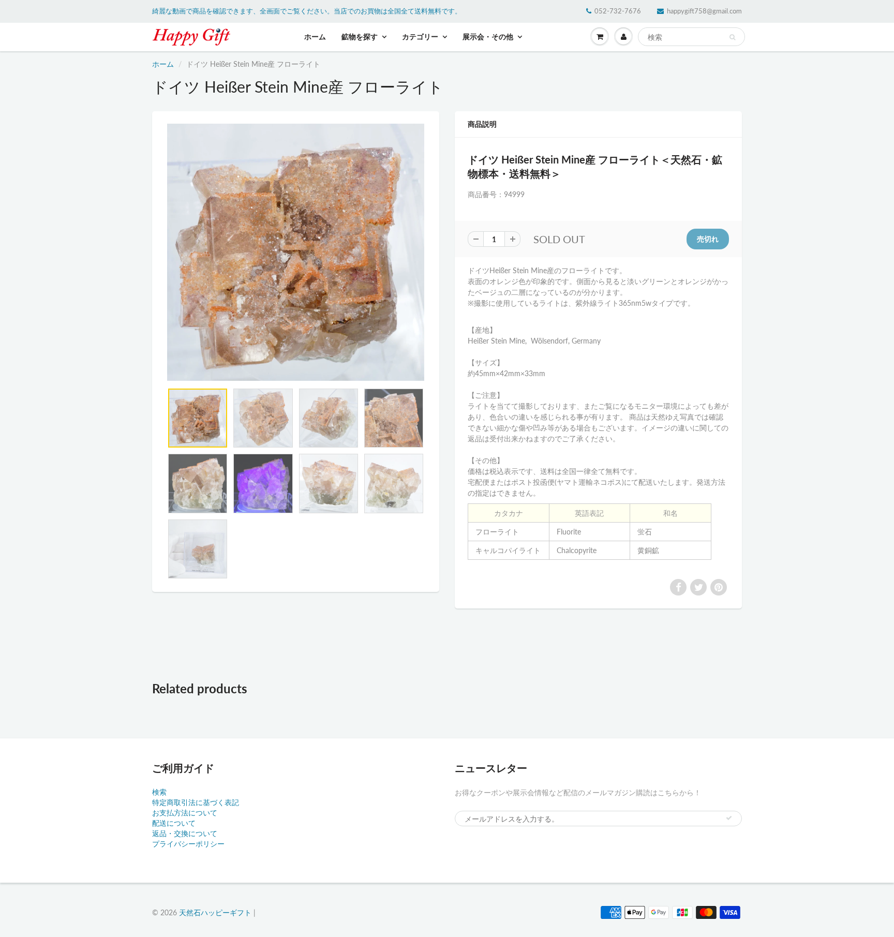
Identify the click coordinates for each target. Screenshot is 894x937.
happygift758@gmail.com (704, 11)
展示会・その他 (488, 36)
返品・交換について (184, 833)
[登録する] (729, 818)
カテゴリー (420, 36)
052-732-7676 (617, 11)
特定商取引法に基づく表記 (195, 802)
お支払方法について (184, 812)
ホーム (315, 36)
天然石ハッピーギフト (215, 912)
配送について (174, 823)
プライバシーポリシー (188, 843)
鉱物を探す (359, 36)
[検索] (732, 37)
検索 (159, 791)
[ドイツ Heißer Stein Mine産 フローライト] (295, 252)
